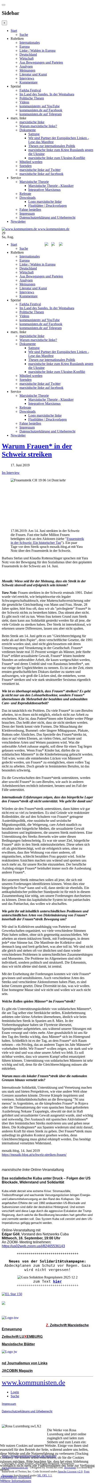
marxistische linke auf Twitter (40, 170)
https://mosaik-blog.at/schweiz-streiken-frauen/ (34, 1154)
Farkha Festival (30, 90)
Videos (24, 102)
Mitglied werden (30, 162)
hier (57, 1281)
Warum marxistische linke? (38, 126)
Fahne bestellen (30, 209)
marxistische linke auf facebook (41, 174)
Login (15, 1392)
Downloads (27, 197)
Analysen (26, 66)
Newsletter (18, 221)
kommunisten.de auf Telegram (40, 114)
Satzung (34, 134)
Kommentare (28, 82)
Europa (24, 46)
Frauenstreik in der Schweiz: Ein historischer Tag (47, 541)
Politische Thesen (31, 98)
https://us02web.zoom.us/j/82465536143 (33, 1246)
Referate (25, 194)
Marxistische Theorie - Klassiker (51, 186)
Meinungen (27, 70)
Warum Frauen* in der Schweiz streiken (37, 450)
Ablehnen (24, 1477)
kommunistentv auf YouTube (39, 106)
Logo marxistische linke (45, 201)
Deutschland (28, 54)
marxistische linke (31, 122)
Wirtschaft (26, 58)
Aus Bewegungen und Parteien (41, 62)
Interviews (26, 78)
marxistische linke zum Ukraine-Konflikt (56, 158)
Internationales (29, 42)
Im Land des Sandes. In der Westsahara (46, 94)
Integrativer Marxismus (44, 190)
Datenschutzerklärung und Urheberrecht (47, 217)
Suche (23, 34)
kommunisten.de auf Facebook (40, 110)
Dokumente (27, 130)
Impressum (27, 213)
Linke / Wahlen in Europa (37, 50)
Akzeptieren (8, 1477)
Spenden (25, 166)
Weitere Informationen (15, 1481)
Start (14, 30)
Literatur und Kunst (33, 74)
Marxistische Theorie (34, 182)
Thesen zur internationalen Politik (51, 146)
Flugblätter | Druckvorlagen (47, 205)
